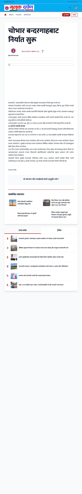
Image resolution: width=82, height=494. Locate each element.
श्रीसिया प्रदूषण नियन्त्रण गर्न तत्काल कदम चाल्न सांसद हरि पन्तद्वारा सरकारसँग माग (43, 248)
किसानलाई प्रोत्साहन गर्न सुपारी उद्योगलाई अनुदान (27, 214)
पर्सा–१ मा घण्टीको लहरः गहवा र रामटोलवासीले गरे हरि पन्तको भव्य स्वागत (41, 285)
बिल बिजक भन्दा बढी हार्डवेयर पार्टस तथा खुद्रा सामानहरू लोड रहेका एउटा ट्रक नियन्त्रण (60, 202)
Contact (18, 14)
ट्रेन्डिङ (59, 230)
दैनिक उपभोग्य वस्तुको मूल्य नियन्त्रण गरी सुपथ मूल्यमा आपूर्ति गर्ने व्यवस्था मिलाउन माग (61, 215)
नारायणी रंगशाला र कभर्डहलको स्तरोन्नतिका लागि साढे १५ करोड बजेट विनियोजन (43, 266)
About (11, 14)
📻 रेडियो (66, 15)
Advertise (27, 14)
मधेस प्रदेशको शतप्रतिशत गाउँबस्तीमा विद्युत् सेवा (25, 202)
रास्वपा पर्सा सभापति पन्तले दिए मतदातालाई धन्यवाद (35, 276)
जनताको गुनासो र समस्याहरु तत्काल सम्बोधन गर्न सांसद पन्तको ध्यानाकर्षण (41, 239)
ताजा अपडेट (23, 230)
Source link (12, 169)
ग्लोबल (74, 15)
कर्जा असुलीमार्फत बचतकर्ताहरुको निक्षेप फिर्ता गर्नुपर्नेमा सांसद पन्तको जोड (41, 257)
